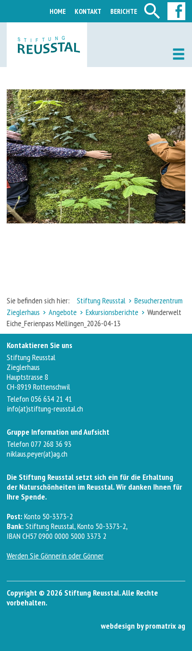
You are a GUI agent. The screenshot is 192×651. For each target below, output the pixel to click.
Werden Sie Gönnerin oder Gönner (55, 555)
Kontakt (88, 11)
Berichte (123, 11)
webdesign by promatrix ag (143, 626)
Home (58, 11)
